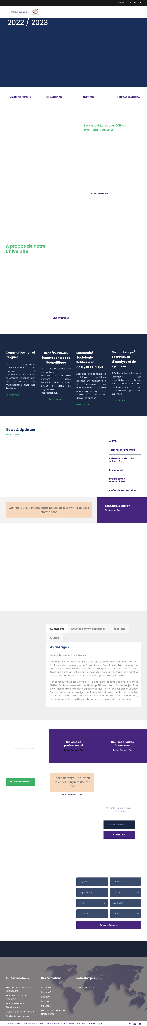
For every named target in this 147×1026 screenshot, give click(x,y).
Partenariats (116, 470)
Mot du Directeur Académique (15, 1005)
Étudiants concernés (17, 1016)
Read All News (12, 434)
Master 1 (45, 1001)
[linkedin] (135, 2)
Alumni (113, 441)
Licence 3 (46, 996)
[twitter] (140, 2)
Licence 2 (46, 992)
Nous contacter (85, 987)
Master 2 (46, 1006)
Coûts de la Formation (122, 490)
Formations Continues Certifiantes (53, 1012)
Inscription (121, 2)
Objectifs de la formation (20, 1011)
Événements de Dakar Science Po (122, 460)
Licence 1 (46, 987)
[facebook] (130, 2)
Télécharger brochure (122, 449)
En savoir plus (12, 394)
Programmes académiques (117, 480)
